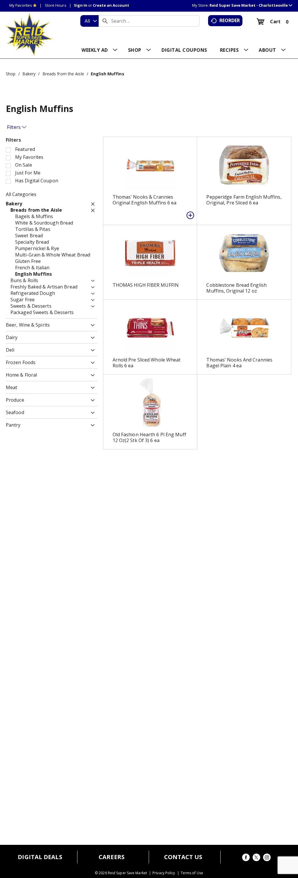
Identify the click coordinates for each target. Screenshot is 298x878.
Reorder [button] (229, 20)
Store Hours (55, 5)
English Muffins (107, 73)
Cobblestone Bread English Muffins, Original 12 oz (236, 288)
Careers (112, 857)
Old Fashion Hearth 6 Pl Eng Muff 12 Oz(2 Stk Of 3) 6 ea (149, 437)
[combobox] (89, 21)
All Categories (21, 194)
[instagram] (267, 858)
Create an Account (111, 5)
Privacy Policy (163, 873)
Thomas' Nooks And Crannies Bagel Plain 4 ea (239, 363)
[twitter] (256, 858)
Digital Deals (40, 857)
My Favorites (20, 5)
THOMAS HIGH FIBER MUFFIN (146, 285)
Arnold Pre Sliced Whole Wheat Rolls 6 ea (147, 363)
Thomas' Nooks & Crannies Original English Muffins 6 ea (145, 200)
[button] (251, 5)
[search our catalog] (105, 21)
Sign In (80, 5)
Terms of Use (192, 873)
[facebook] (246, 858)
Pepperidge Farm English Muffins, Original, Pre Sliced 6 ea (243, 200)
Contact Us (183, 857)
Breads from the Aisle (63, 73)
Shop (10, 73)
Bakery (29, 73)
